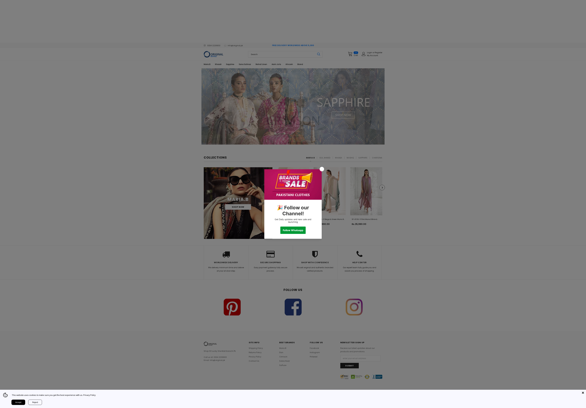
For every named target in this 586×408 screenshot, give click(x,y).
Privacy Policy (89, 395)
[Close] (582, 392)
